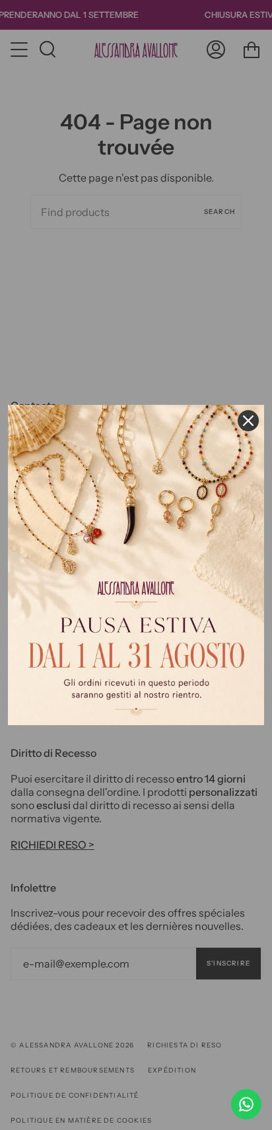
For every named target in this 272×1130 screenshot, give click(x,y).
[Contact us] (246, 1104)
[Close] (248, 421)
